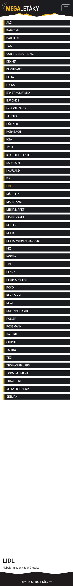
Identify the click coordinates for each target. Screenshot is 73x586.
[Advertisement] (36, 442)
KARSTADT (13, 162)
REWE (10, 303)
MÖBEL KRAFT (15, 217)
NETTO (10, 233)
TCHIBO (11, 349)
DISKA (10, 77)
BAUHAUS (12, 38)
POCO (10, 287)
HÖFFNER (12, 123)
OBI (8, 264)
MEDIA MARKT (15, 209)
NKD (8, 248)
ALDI (9, 22)
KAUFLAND (13, 170)
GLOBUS (11, 116)
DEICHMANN (14, 69)
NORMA (11, 256)
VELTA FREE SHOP (17, 388)
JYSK (9, 147)
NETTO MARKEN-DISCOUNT (23, 240)
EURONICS (12, 100)
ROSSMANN (13, 326)
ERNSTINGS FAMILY (18, 92)
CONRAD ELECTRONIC (20, 53)
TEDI (9, 357)
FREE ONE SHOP (16, 108)
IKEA (9, 139)
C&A (9, 46)
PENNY (10, 272)
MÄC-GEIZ (12, 194)
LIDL (8, 186)
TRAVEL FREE (14, 381)
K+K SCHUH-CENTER (19, 155)
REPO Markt (13, 295)
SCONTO (11, 342)
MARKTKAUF (14, 201)
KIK (8, 178)
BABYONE (12, 30)
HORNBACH (13, 131)
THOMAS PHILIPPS (18, 365)
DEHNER (11, 61)
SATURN (11, 334)
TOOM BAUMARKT (18, 373)
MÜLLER (11, 225)
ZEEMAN (11, 396)
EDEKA (10, 84)
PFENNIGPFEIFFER (17, 279)
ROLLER (11, 318)
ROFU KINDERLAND (18, 310)
